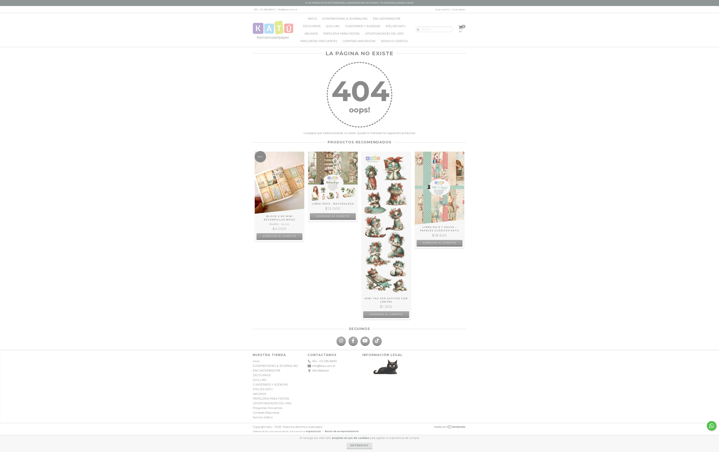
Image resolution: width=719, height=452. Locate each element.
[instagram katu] (341, 341)
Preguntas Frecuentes (318, 41)
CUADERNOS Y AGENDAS (362, 26)
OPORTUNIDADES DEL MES (384, 33)
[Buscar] (417, 29)
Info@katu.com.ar (287, 9)
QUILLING (333, 26)
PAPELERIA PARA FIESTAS (341, 33)
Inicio (312, 18)
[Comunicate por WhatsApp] (711, 425)
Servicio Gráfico (394, 41)
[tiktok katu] (377, 341)
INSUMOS (311, 33)
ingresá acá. (313, 431)
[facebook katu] (353, 341)
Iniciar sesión (458, 9)
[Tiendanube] (449, 428)
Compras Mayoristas (359, 41)
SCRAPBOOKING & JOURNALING (345, 18)
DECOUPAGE (312, 26)
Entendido (359, 445)
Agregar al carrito (279, 236)
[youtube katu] (365, 341)
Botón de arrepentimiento (342, 431)
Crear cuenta (442, 9)
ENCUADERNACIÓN (386, 18)
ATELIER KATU (395, 26)
